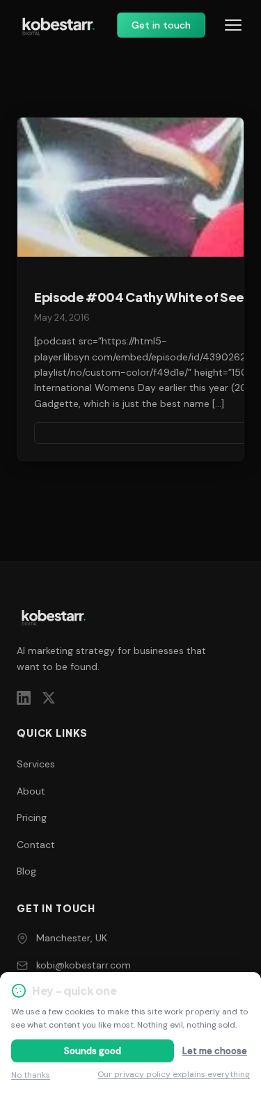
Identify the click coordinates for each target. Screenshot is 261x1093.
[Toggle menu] (233, 25)
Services (36, 764)
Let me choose (214, 1051)
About (31, 791)
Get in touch (161, 25)
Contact (36, 844)
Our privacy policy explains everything (173, 1074)
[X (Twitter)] (49, 698)
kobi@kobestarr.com (83, 965)
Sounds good (92, 1051)
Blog (26, 871)
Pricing (32, 817)
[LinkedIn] (24, 698)
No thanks (30, 1074)
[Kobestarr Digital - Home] (58, 25)
